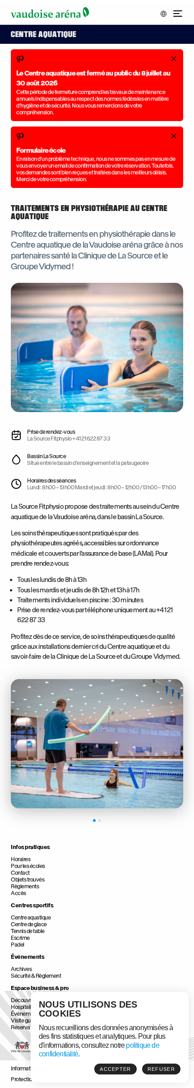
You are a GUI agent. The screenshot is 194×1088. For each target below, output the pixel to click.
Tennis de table (28, 931)
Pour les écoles (28, 866)
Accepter (115, 1069)
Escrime (20, 937)
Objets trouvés (27, 879)
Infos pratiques (30, 847)
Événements (27, 956)
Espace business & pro (40, 988)
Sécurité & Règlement (36, 975)
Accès (18, 893)
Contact (20, 872)
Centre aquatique (31, 917)
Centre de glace (29, 924)
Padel (17, 944)
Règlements (25, 886)
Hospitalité (23, 1007)
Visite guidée (26, 1020)
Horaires (20, 859)
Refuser (161, 1069)
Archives (21, 969)
